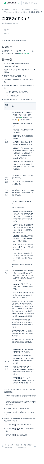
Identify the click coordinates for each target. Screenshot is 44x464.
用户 (20, 53)
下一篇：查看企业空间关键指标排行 (25, 446)
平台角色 (26, 53)
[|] (10, 3)
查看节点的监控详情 (35, 12)
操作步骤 (6, 34)
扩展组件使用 (15, 9)
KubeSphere (5, 9)
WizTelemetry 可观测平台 (30, 9)
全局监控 (24, 12)
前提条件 (6, 30)
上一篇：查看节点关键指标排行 (11, 446)
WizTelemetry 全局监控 (11, 12)
